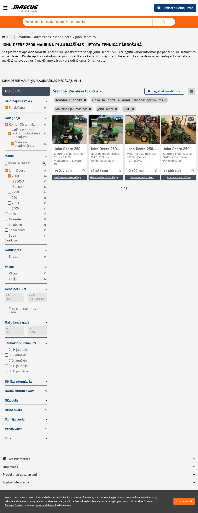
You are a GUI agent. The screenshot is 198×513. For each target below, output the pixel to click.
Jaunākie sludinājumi (20, 343)
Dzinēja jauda (15, 419)
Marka (9, 156)
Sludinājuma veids (18, 101)
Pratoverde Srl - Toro (142, 177)
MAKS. (32, 295)
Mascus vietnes (19, 459)
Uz (30, 328)
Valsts (9, 266)
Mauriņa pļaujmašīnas (35, 37)
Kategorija (12, 118)
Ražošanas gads (17, 322)
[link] (69, 129)
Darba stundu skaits (19, 391)
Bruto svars (13, 410)
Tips (8, 438)
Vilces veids (13, 429)
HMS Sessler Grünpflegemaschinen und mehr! (80, 177)
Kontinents (13, 250)
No (7, 328)
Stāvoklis (11, 400)
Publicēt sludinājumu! (177, 8)
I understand (184, 501)
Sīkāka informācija (18, 381)
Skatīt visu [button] (12, 240)
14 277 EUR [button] (63, 171)
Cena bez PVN (15, 289)
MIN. (8, 295)
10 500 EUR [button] (135, 171)
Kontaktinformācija (16, 482)
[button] (26, 91)
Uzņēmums (10, 467)
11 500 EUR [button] (172, 171)
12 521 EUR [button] (99, 171)
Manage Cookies (14, 505)
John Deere (63, 37)
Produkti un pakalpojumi (20, 474)
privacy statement (46, 505)
